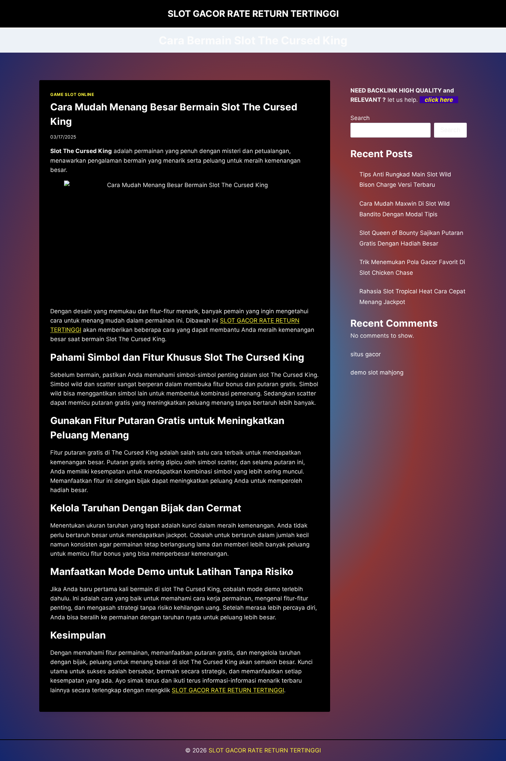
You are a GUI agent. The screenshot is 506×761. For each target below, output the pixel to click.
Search (360, 118)
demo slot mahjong (376, 372)
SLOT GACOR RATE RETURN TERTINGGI (228, 690)
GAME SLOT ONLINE (72, 94)
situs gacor (365, 354)
